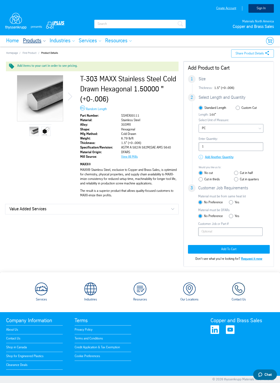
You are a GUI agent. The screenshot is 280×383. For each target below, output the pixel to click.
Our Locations (189, 299)
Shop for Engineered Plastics (24, 356)
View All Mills (129, 156)
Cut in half (246, 173)
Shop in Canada (16, 347)
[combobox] (231, 128)
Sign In (261, 8)
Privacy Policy (83, 329)
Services (88, 40)
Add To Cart (228, 249)
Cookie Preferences (87, 356)
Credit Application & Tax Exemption (97, 347)
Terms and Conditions (89, 338)
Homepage (12, 53)
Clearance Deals (16, 365)
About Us (12, 329)
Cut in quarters (249, 179)
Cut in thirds (212, 179)
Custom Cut (249, 107)
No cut (208, 173)
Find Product (29, 53)
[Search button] (180, 23)
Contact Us (239, 299)
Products (32, 40)
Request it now (251, 258)
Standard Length (215, 107)
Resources (116, 40)
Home (12, 40)
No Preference (213, 202)
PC (204, 128)
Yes (237, 202)
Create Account (226, 8)
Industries (60, 40)
